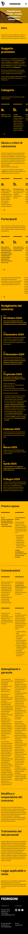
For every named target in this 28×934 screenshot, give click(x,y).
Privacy (17, 923)
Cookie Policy (19, 925)
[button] (1, 134)
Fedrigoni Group (5, 909)
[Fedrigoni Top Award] (15, 4)
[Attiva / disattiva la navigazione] (26, 4)
